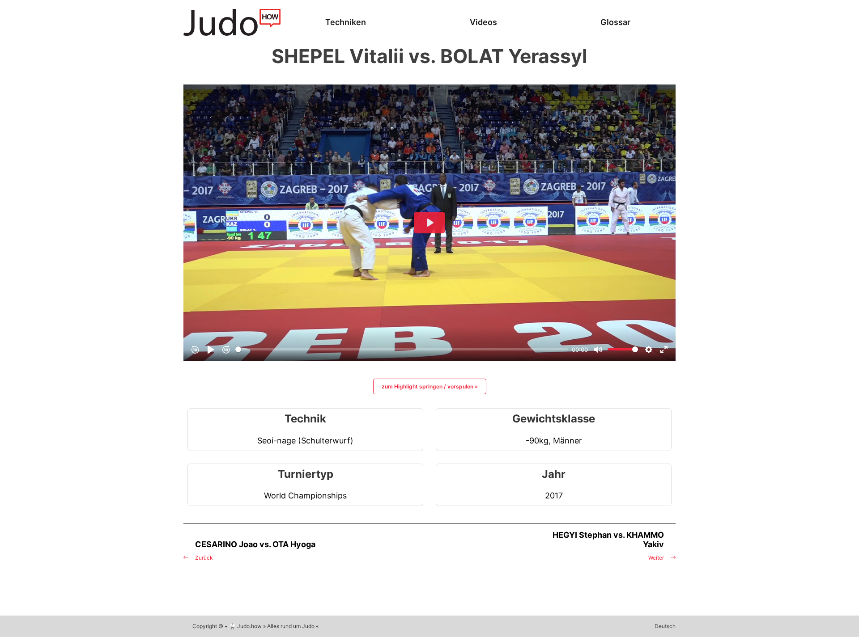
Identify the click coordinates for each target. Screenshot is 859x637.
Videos (483, 22)
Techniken (345, 22)
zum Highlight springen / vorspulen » (430, 386)
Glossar (615, 22)
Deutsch (665, 626)
